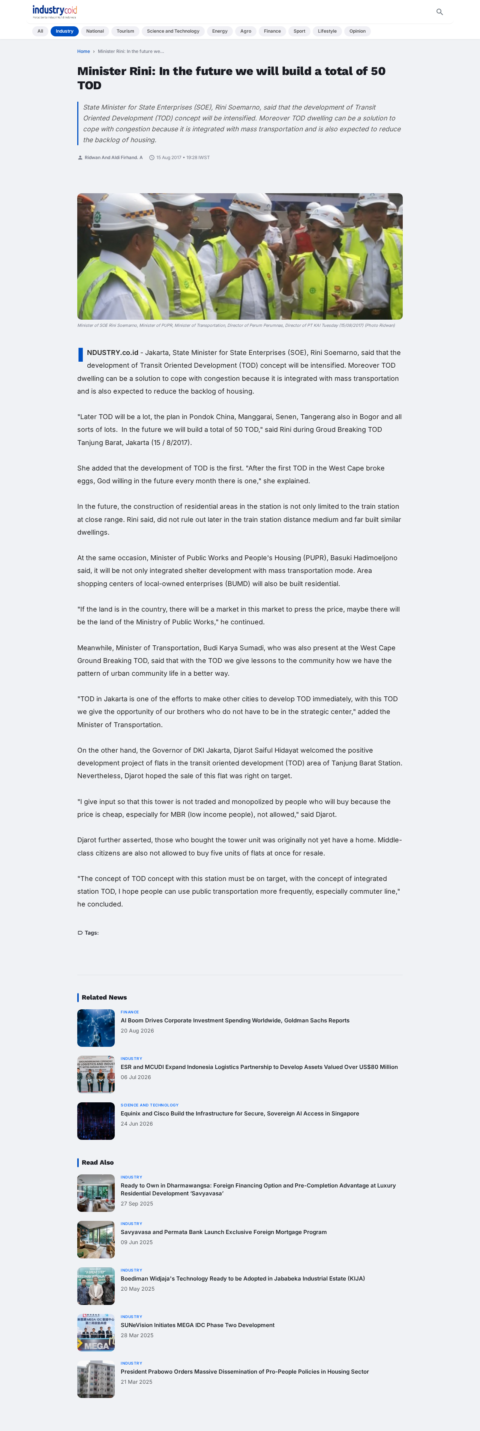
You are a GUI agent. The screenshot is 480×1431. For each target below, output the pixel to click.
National (95, 31)
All (40, 31)
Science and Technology (173, 31)
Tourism (125, 31)
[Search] (440, 12)
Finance (272, 31)
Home (83, 51)
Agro (245, 31)
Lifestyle (327, 31)
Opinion (358, 31)
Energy (220, 31)
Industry (65, 31)
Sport (299, 31)
